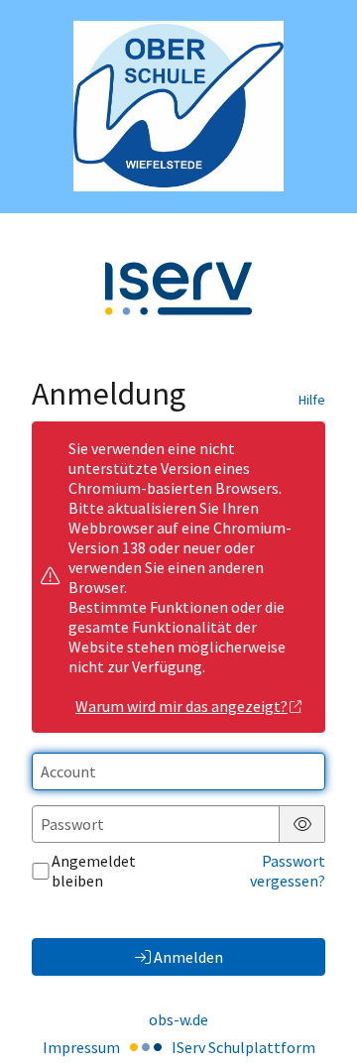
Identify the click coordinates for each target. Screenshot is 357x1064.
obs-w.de (178, 1019)
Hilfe (311, 400)
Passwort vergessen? (287, 870)
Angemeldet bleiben (94, 870)
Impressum (81, 1047)
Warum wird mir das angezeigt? (181, 706)
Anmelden (188, 957)
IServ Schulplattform (243, 1047)
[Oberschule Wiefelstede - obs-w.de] (178, 106)
